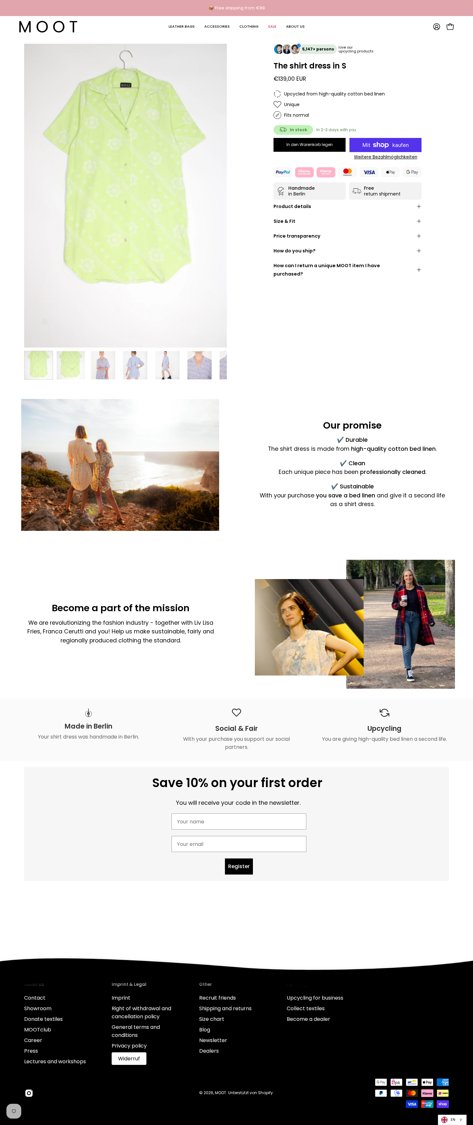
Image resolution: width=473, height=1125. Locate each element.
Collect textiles (306, 1008)
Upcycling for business (315, 998)
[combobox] (452, 1120)
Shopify (265, 1092)
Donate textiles (43, 1019)
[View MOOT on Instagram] (29, 1093)
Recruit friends (217, 998)
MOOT (220, 1092)
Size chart (211, 1019)
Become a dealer (308, 1019)
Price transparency (297, 236)
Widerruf (129, 1058)
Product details (292, 206)
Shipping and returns (225, 1008)
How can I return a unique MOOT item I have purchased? (327, 269)
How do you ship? (295, 251)
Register (239, 866)
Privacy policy (129, 1045)
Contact (34, 998)
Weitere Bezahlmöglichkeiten (385, 157)
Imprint (121, 998)
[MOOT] (48, 26)
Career (33, 1040)
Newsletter (213, 1040)
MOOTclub (37, 1029)
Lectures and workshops (55, 1061)
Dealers (209, 1051)
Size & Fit (284, 221)
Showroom (37, 1008)
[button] (181, 26)
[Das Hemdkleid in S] (38, 365)
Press (31, 1051)
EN (453, 1119)
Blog (204, 1029)
